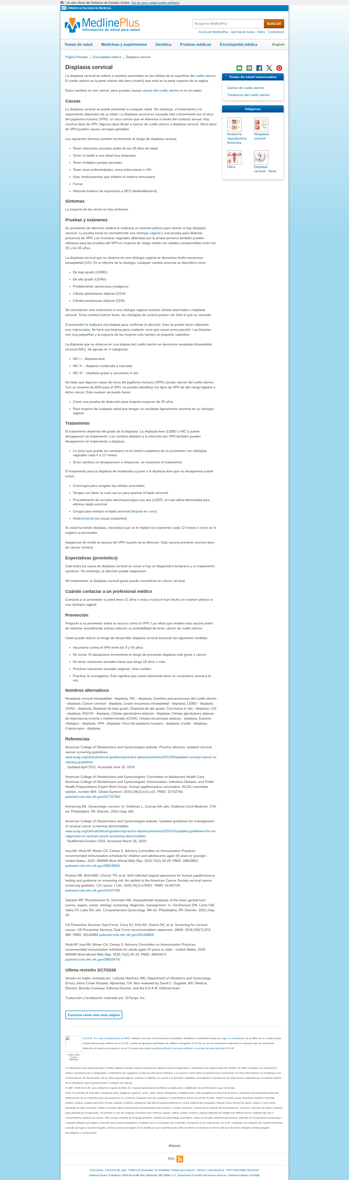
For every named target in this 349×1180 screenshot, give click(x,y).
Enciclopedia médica (238, 44)
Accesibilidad (162, 1170)
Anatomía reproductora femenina (237, 138)
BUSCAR (274, 24)
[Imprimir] (249, 68)
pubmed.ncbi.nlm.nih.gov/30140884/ (126, 935)
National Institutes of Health (244, 1175)
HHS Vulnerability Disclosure (242, 1170)
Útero (231, 167)
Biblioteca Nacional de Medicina (89, 8)
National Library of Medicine (105, 1175)
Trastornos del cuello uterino (248, 95)
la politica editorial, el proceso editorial (172, 1048)
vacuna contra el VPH (133, 623)
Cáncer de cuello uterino (245, 88)
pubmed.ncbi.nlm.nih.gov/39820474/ (92, 959)
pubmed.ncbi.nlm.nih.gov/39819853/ (92, 866)
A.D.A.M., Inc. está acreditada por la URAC (106, 1038)
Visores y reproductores (211, 1170)
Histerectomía (83, 518)
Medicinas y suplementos (124, 44)
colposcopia (81, 329)
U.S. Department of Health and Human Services (199, 1175)
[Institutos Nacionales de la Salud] (64, 8)
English (278, 44)
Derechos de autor (116, 1170)
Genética (163, 44)
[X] (269, 68)
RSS (171, 1159)
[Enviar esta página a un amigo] (239, 68)
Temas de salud (78, 44)
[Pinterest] (279, 68)
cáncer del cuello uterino (160, 90)
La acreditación (236, 1038)
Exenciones (97, 1170)
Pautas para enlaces (183, 1170)
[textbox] (229, 23)
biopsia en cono (144, 511)
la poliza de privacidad (208, 1048)
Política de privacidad (140, 1170)
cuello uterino (205, 76)
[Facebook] (259, 68)
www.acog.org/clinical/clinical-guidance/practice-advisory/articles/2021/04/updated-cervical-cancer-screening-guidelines (141, 759)
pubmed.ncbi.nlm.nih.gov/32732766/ (92, 797)
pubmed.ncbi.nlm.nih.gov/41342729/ (92, 890)
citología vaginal (148, 233)
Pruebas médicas (195, 44)
